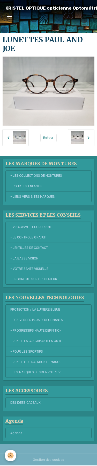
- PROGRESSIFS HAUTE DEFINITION (36, 330)
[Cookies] (10, 455)
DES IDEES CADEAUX (25, 403)
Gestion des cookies (48, 460)
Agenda (16, 433)
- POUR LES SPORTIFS (26, 351)
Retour (48, 138)
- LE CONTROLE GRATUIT (28, 237)
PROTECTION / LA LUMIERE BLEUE (35, 309)
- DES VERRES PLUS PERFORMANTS (36, 320)
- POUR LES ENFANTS (26, 186)
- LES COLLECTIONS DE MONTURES (36, 175)
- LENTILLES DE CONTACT (29, 248)
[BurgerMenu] (9, 16)
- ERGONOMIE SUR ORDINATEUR (33, 279)
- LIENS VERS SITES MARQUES (32, 196)
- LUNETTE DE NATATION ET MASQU (36, 362)
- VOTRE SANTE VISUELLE (29, 269)
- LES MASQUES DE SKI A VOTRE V (35, 372)
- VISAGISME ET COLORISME (31, 227)
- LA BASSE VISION (24, 258)
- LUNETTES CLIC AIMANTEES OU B (35, 341)
